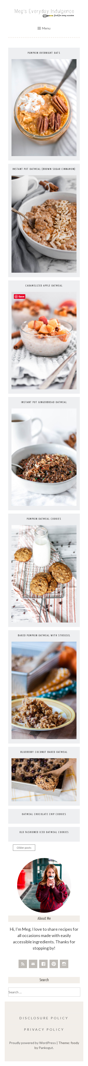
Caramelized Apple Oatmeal (44, 285)
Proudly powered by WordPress (32, 1043)
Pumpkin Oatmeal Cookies (44, 519)
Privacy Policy (44, 1029)
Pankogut (46, 1048)
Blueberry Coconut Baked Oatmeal (44, 752)
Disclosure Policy (44, 1018)
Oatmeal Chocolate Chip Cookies (44, 814)
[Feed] (23, 964)
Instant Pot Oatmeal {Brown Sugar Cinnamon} (44, 169)
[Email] (33, 964)
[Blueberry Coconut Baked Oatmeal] (44, 800)
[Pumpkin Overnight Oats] (44, 155)
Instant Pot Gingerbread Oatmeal (44, 402)
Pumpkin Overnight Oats (44, 53)
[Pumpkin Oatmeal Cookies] (44, 621)
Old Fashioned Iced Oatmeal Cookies (44, 832)
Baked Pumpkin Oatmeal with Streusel (44, 635)
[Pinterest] (54, 964)
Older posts (24, 847)
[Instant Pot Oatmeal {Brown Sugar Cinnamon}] (44, 271)
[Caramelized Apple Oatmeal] (44, 388)
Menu (46, 28)
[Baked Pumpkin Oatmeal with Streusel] (44, 738)
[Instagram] (64, 964)
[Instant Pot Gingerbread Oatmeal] (44, 505)
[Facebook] (43, 964)
